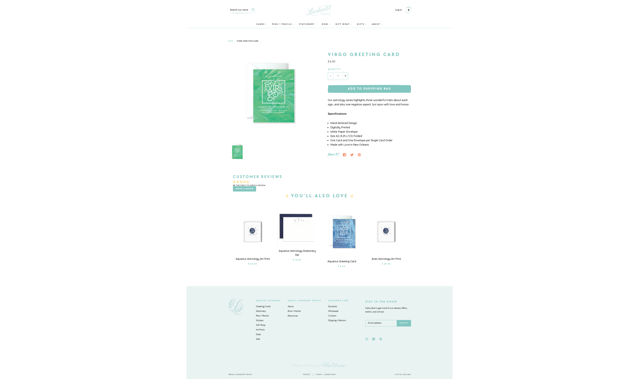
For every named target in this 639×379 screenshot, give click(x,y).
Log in (398, 9)
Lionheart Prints (243, 374)
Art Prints (260, 330)
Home (230, 41)
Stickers (259, 320)
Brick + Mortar (294, 311)
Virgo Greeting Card (247, 41)
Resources (293, 316)
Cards (260, 24)
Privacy (307, 374)
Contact (332, 316)
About (376, 24)
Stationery (307, 24)
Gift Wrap (342, 24)
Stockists (332, 307)
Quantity (334, 69)
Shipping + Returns (337, 320)
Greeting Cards (263, 307)
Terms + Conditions (326, 374)
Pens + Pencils (282, 24)
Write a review (244, 189)
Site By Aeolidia (403, 374)
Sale (258, 339)
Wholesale (333, 311)
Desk (325, 24)
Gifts (360, 24)
